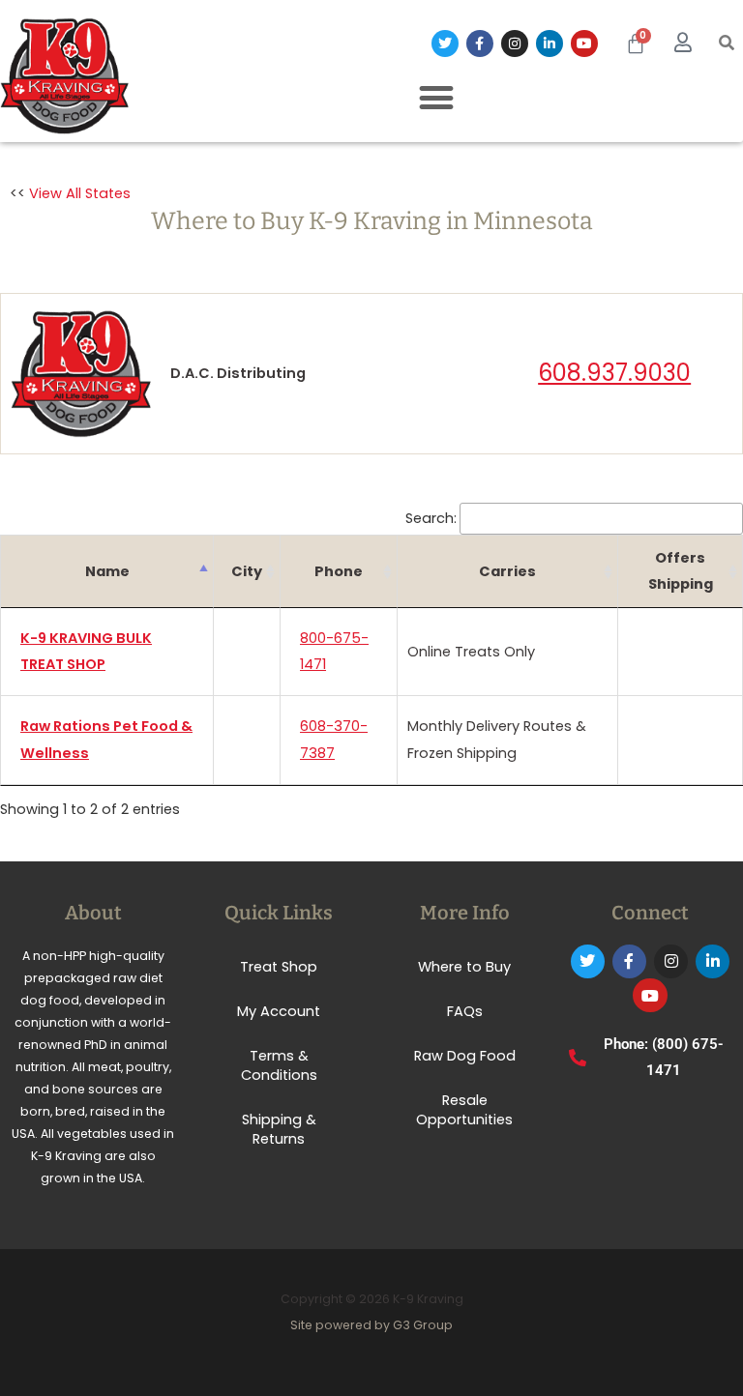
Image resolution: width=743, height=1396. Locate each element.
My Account (278, 1011)
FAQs (465, 1011)
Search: (431, 518)
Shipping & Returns (279, 1129)
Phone (338, 571)
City (246, 571)
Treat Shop (278, 966)
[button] (727, 44)
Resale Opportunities (464, 1110)
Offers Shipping (680, 571)
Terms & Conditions (279, 1065)
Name (107, 571)
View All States (80, 193)
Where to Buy (464, 966)
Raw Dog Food (465, 1055)
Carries (507, 571)
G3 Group (423, 1325)
